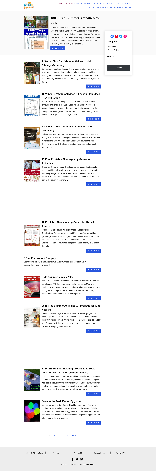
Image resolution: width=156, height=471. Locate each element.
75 (66, 435)
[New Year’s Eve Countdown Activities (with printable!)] (32, 139)
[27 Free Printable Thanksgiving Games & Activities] (32, 172)
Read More (58, 48)
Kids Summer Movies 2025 (57, 277)
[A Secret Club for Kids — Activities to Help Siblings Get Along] (32, 74)
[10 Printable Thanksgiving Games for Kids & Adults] (32, 236)
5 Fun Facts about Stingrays (40, 258)
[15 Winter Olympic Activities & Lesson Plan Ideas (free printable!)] (32, 106)
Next (74, 435)
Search (119, 68)
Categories (111, 47)
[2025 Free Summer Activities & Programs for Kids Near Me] (32, 318)
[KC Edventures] (34, 5)
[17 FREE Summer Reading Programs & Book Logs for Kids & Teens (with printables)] (32, 381)
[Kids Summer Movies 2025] (32, 288)
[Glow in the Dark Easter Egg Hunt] (32, 412)
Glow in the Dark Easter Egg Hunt (62, 401)
